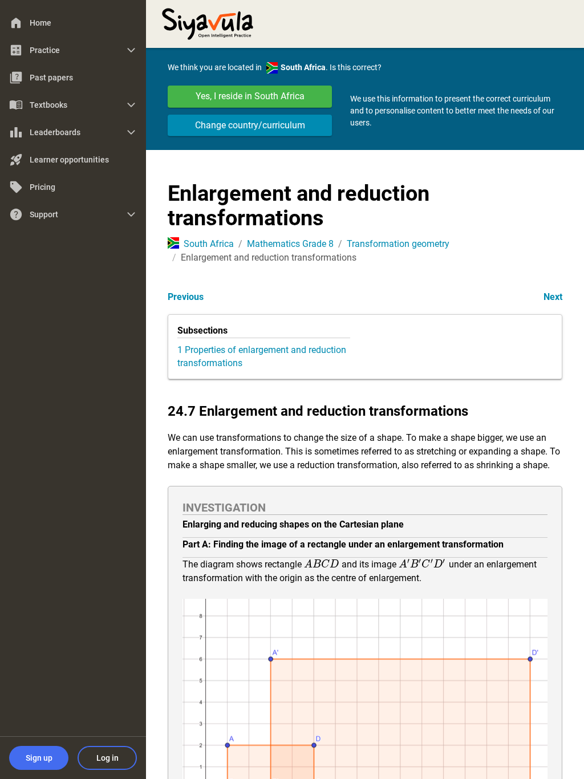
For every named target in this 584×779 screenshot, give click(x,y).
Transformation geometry (398, 243)
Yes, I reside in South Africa (250, 96)
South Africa (209, 243)
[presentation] (321, 564)
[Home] (207, 23)
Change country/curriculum (250, 125)
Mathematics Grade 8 (290, 243)
